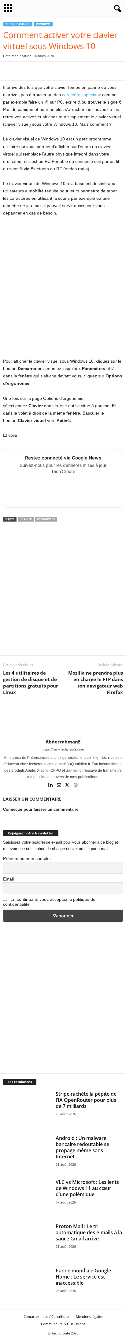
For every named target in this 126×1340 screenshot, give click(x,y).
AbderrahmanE (63, 742)
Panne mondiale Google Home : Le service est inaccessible (83, 1276)
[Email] (65, 71)
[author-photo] (63, 721)
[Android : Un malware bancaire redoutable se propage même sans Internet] (27, 1153)
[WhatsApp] (51, 71)
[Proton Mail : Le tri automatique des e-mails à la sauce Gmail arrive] (27, 1241)
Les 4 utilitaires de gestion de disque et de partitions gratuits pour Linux (30, 682)
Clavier (26, 519)
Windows (43, 24)
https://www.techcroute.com (63, 749)
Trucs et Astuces (17, 24)
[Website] (75, 785)
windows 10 (46, 519)
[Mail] (59, 785)
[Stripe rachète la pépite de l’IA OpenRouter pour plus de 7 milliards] (27, 1109)
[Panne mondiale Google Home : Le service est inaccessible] (27, 1285)
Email (8, 879)
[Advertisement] (63, 287)
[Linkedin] (51, 785)
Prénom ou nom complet (27, 858)
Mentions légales (89, 1316)
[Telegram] (79, 71)
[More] (108, 71)
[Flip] (93, 71)
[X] (23, 71)
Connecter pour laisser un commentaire (40, 809)
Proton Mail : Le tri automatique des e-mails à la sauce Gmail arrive (89, 1232)
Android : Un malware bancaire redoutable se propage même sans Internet (82, 1147)
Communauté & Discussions (63, 1324)
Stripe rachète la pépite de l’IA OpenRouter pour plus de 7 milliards (86, 1099)
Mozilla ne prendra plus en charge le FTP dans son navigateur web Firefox (95, 682)
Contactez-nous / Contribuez (46, 1316)
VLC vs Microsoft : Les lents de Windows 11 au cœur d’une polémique (87, 1188)
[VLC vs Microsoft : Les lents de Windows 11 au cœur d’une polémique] (27, 1197)
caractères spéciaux (82, 94)
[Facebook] (9, 71)
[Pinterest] (37, 71)
